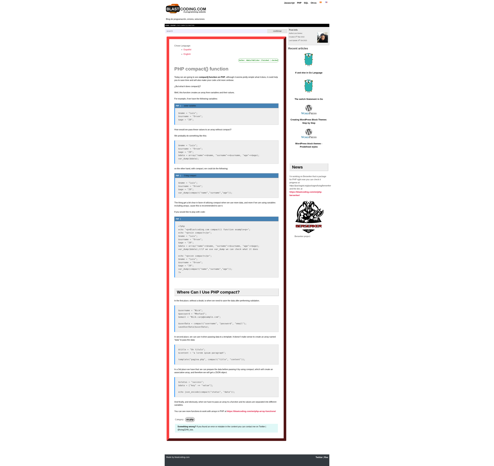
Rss (326, 457)
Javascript (289, 3)
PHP (299, 3)
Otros (313, 3)
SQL (306, 3)
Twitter (319, 457)
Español (187, 49)
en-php (173, 25)
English (187, 54)
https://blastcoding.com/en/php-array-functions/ (251, 411)
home (167, 25)
